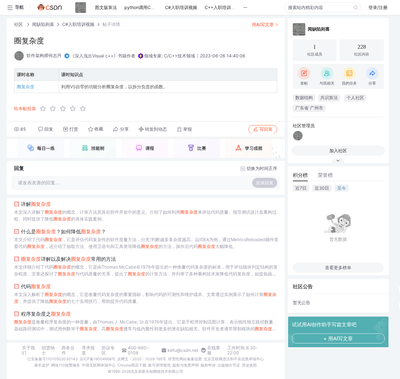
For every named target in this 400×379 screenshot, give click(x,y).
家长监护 (41, 365)
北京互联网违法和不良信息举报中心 (234, 359)
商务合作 (68, 350)
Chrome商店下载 (132, 365)
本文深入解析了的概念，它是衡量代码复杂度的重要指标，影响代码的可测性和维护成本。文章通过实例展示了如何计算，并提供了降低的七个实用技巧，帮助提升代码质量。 (145, 298)
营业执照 (249, 365)
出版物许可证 (229, 365)
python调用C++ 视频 (145, 7)
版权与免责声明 (185, 365)
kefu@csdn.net (183, 350)
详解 (36, 204)
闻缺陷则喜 (43, 24)
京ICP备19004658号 (97, 359)
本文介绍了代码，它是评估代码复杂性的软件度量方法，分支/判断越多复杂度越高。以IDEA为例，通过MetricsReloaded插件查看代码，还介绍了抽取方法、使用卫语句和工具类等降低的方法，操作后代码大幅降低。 (146, 243)
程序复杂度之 (46, 314)
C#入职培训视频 (78, 24)
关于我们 (28, 350)
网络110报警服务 (65, 365)
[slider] (65, 108)
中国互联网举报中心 (99, 365)
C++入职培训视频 (222, 7)
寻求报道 (88, 350)
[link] (19, 24)
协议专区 (108, 350)
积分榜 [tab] (300, 175)
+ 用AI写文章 (338, 338)
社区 (19, 24)
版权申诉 (208, 365)
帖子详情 (111, 24)
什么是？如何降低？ (63, 231)
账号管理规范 (159, 365)
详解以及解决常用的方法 (68, 259)
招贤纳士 (48, 350)
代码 (36, 286)
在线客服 (213, 350)
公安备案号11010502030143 (52, 359)
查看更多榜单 (338, 267)
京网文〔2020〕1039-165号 (141, 359)
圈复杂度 (25, 86)
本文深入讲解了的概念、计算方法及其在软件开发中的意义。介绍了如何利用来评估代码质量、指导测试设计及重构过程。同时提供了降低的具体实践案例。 (145, 215)
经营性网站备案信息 (185, 359)
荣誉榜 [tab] (325, 175)
